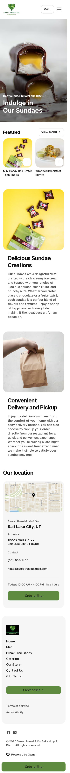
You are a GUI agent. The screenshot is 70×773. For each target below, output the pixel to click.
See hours (52, 584)
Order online (33, 596)
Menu (47, 9)
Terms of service (17, 706)
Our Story (13, 665)
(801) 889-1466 (18, 561)
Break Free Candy (19, 653)
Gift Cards (13, 676)
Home (10, 641)
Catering (12, 659)
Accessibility (15, 712)
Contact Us (14, 670)
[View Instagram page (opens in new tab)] (14, 732)
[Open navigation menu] (59, 9)
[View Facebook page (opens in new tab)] (8, 732)
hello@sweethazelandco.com (27, 569)
